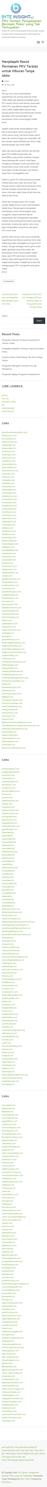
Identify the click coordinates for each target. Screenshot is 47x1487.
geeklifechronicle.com (11, 579)
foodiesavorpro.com (10, 585)
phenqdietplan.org (9, 1020)
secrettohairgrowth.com (12, 1287)
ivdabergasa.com (9, 963)
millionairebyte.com (10, 741)
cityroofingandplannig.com (13, 960)
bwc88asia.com (8, 982)
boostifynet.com (9, 512)
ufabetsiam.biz (8, 845)
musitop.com (7, 1039)
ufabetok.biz (7, 896)
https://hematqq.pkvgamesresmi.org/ (18, 1460)
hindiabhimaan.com (10, 1405)
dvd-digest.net (8, 1334)
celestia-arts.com (9, 1124)
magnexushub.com (10, 813)
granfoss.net (7, 1363)
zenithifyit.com (8, 483)
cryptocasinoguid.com (11, 918)
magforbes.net (8, 1185)
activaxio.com (7, 563)
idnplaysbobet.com (10, 668)
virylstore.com (8, 1162)
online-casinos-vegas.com (13, 1389)
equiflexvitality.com (10, 655)
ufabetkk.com (7, 1252)
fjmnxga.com (7, 1299)
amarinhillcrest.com (10, 1194)
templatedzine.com (10, 1014)
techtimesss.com (9, 1159)
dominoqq (6, 1450)
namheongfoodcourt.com (13, 1347)
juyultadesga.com (9, 966)
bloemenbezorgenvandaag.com (15, 1283)
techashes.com (8, 775)
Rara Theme (25, 1479)
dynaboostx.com (9, 531)
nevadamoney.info (10, 1325)
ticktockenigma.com (10, 617)
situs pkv (39, 1450)
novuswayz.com (8, 525)
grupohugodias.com (10, 998)
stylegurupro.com (9, 569)
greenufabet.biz (8, 855)
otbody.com (7, 1223)
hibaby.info (6, 684)
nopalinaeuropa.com (10, 1081)
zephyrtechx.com (9, 518)
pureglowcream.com (10, 1280)
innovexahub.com (9, 464)
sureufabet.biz (8, 880)
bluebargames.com (10, 1131)
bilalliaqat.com (8, 697)
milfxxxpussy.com (9, 1033)
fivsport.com (7, 1011)
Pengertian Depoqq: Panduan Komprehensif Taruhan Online (21, 341)
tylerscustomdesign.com (12, 1153)
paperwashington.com (11, 687)
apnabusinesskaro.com (11, 1417)
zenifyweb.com (8, 633)
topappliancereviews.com (12, 1398)
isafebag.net (7, 1204)
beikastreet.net (8, 1108)
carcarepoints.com (10, 992)
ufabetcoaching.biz (10, 735)
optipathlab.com (9, 445)
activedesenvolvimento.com (14, 662)
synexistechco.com (10, 470)
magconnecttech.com (11, 630)
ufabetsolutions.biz (10, 867)
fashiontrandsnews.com (12, 912)
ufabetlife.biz (7, 864)
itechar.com (7, 794)
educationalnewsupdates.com (14, 432)
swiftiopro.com (8, 547)
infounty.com (7, 976)
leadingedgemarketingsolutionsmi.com (18, 922)
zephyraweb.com (9, 489)
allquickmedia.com (9, 1255)
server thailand (23, 1453)
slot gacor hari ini (38, 1453)
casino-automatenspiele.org (14, 1217)
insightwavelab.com (10, 595)
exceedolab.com (9, 560)
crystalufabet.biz (9, 893)
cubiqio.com (7, 576)
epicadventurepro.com (11, 591)
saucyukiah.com (8, 1105)
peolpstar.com (8, 1150)
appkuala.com (7, 1274)
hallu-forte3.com (9, 1354)
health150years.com (10, 1169)
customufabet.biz (9, 883)
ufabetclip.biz (7, 836)
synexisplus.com (9, 454)
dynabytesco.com (9, 566)
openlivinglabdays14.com (12, 931)
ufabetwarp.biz (8, 832)
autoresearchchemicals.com (14, 1414)
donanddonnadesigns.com (13, 649)
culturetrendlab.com (10, 611)
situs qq (5, 398)
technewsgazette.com (11, 1258)
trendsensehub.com (10, 614)
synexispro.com (8, 716)
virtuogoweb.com (9, 816)
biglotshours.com (9, 820)
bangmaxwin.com (9, 1306)
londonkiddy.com (9, 732)
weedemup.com (9, 690)
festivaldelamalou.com (11, 1134)
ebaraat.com (7, 804)
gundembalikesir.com (11, 791)
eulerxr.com (7, 620)
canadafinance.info (10, 1322)
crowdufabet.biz (8, 902)
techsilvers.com (8, 1004)
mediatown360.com (10, 1379)
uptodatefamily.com (10, 1036)
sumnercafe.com (9, 1024)
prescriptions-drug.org (11, 1172)
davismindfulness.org (11, 738)
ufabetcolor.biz (8, 858)
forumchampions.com (11, 1127)
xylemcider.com (8, 1062)
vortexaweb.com (9, 493)
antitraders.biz (8, 937)
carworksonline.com (10, 1156)
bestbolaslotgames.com (12, 674)
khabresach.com (9, 1408)
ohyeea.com (7, 1049)
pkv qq (21, 1457)
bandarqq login (8, 408)
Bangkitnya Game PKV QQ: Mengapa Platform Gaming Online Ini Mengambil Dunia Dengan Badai (32, 301)
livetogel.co (7, 636)
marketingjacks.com (10, 1395)
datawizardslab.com (10, 572)
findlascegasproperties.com (13, 642)
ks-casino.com (8, 988)
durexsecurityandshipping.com (15, 957)
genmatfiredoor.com (10, 639)
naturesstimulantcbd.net (12, 1078)
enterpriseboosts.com (11, 1210)
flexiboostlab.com (9, 540)
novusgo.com (8, 601)
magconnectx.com (10, 713)
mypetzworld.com (9, 973)
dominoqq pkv (8, 411)
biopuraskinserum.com (11, 1315)
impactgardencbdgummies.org (15, 1075)
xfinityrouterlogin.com (11, 1392)
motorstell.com (8, 1166)
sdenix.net (6, 1191)
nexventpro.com (9, 515)
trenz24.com (7, 1229)
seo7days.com (8, 1277)
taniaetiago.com (9, 1065)
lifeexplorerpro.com (10, 598)
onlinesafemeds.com (11, 826)
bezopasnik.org (8, 1296)
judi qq (4, 395)
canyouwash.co (8, 778)
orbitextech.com (9, 627)
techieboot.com (9, 788)
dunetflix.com (7, 1027)
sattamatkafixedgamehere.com (15, 678)
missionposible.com (10, 1385)
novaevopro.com (9, 502)
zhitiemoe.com (8, 1052)
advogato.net (7, 1201)
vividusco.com (8, 477)
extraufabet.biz (8, 861)
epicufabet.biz (7, 890)
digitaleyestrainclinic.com (12, 1382)
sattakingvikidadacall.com (12, 671)
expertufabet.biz (9, 839)
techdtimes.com (9, 785)
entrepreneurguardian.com (13, 681)
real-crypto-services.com (12, 969)
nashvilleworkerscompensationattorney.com (21, 725)
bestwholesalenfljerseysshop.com (16, 928)
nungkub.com (7, 1055)
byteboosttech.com (10, 810)
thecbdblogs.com (9, 1411)
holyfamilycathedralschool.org (14, 729)
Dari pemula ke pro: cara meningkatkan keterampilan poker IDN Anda (10, 299)
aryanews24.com (9, 941)
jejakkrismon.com (9, 1245)
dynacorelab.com (9, 467)
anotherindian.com (10, 1059)
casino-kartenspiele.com (12, 1213)
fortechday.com (8, 744)
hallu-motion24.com (10, 1357)
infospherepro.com (10, 582)
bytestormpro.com (10, 604)
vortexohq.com (8, 588)
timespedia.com (8, 1242)
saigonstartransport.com (12, 1303)
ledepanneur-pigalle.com (12, 1331)
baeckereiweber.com (10, 769)
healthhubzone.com (10, 800)
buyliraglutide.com (9, 823)
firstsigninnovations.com (12, 1137)
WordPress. (7, 1482)
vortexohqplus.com (10, 544)
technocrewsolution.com (12, 1175)
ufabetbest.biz (8, 877)
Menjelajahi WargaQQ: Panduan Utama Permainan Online (23, 350)
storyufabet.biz (8, 886)
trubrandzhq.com (9, 509)
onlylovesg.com (8, 658)
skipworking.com (9, 1233)
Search (5, 316)
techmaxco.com (9, 556)
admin (6, 81)
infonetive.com (8, 1309)
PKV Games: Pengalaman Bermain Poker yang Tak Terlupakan (21, 24)
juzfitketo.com (8, 1068)
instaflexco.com (8, 534)
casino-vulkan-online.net (12, 1373)
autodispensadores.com (12, 700)
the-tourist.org (8, 1197)
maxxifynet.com (8, 461)
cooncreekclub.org (10, 1118)
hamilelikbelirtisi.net (10, 550)
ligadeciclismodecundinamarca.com (17, 722)
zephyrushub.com (9, 442)
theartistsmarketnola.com (13, 1338)
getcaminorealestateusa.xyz (14, 748)
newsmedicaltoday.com (12, 706)
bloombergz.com (9, 1207)
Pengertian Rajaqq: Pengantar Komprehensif (21, 374)
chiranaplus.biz (8, 1341)
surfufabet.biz (7, 874)
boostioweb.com (9, 439)
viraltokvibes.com (9, 1178)
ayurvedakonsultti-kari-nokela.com (16, 934)
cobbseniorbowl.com (11, 950)
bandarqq (32, 1447)
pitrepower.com (8, 1376)
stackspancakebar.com (11, 1344)
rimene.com (7, 1328)
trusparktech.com (9, 505)
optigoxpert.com (9, 521)
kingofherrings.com (10, 1264)
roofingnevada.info (10, 709)
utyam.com (6, 1043)
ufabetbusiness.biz (10, 851)
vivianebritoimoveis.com (12, 1182)
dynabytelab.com (9, 448)
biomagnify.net (8, 1084)
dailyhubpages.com (10, 665)
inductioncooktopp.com (12, 703)
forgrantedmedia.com (11, 1146)
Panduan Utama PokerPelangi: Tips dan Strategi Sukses (22, 359)
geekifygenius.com (10, 623)
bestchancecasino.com (12, 693)
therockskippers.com (11, 1360)
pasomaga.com (8, 1071)
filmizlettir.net (7, 1111)
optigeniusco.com (9, 496)
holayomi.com (8, 719)
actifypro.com (7, 528)
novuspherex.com (9, 499)
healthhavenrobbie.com (12, 646)
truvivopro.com (8, 474)
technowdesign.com (10, 953)
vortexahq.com (8, 480)
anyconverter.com (9, 1239)
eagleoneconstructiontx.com (14, 652)
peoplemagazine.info (10, 772)
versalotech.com (9, 553)
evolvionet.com (8, 451)
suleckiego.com (8, 1421)
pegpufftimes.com (9, 1121)
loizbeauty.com (8, 1236)
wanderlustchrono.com (11, 607)
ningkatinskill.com (9, 1008)
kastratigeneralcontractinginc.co (15, 925)
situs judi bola (20, 1447)
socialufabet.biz (8, 871)
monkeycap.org (8, 1188)
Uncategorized (8, 281)
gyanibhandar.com (9, 829)
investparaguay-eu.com (12, 979)
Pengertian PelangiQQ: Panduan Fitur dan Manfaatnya (19, 367)
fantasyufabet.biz (9, 842)
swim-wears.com (9, 1143)
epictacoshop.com (10, 1312)
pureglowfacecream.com (12, 1261)
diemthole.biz (7, 1248)
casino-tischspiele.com (11, 1220)
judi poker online (9, 401)
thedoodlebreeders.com (12, 995)
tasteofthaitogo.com (11, 1290)
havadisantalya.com (10, 781)
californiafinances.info (11, 1319)
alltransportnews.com (11, 909)
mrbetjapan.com (9, 1268)
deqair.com (6, 1001)
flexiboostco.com (9, 435)
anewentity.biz (8, 1271)
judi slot (9, 1447)
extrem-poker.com (10, 985)
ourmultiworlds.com (10, 1115)
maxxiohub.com (8, 486)
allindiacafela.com (9, 1366)
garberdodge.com (9, 1140)
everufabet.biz (8, 899)
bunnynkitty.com (9, 1293)
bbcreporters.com (9, 915)
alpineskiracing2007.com (12, 1370)
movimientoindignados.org (13, 1030)
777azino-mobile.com (10, 947)
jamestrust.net (8, 1226)
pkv (3, 405)
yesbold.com (7, 797)
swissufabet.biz (8, 848)
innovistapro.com (9, 537)
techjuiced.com (8, 807)
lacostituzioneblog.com (12, 1046)
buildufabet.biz (8, 906)
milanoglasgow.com (10, 1350)
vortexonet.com (9, 458)
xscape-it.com (8, 944)
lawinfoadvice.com (9, 1017)
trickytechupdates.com (11, 1401)
